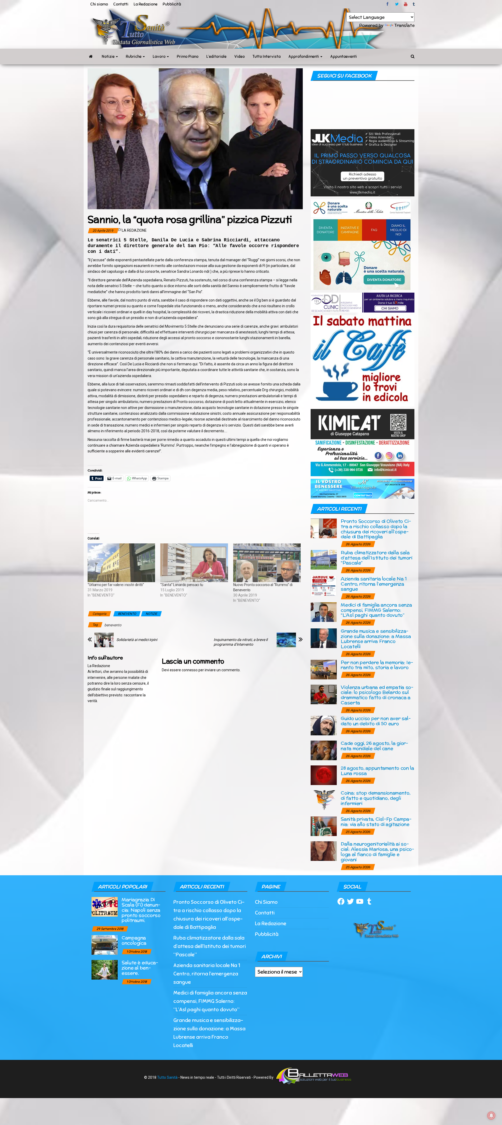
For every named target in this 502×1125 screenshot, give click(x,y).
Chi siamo (99, 4)
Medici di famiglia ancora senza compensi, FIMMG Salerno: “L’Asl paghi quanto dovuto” (376, 609)
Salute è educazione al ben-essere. (140, 967)
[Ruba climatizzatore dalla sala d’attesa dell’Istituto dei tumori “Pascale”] (324, 559)
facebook (388, 4)
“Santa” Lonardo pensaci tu (181, 585)
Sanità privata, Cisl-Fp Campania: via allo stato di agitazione (376, 821)
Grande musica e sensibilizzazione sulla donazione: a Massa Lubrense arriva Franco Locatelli (376, 639)
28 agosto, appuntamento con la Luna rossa (377, 770)
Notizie (108, 56)
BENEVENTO (127, 614)
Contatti (120, 4)
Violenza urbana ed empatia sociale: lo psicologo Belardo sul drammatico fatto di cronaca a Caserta (377, 695)
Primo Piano (187, 56)
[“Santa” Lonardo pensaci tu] (194, 562)
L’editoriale (216, 56)
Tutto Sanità (167, 1077)
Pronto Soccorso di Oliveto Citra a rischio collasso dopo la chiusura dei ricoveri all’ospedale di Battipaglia (376, 529)
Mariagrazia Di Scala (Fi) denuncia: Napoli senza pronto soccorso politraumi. (141, 909)
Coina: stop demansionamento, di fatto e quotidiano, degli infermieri (375, 797)
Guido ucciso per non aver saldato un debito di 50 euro (376, 721)
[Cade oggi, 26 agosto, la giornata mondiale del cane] (324, 750)
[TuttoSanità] (91, 56)
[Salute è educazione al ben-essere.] (105, 969)
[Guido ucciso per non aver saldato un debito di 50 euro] (324, 725)
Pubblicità (172, 4)
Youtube (405, 4)
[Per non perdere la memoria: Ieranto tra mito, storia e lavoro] (324, 669)
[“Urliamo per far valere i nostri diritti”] (121, 562)
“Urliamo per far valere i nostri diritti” (116, 585)
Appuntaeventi (343, 56)
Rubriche (134, 56)
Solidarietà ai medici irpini (136, 640)
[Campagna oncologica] (105, 944)
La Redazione (145, 4)
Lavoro (159, 56)
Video (239, 56)
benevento (112, 625)
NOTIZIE (151, 614)
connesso (190, 670)
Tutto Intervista (267, 56)
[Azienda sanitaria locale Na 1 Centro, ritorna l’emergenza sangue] (324, 585)
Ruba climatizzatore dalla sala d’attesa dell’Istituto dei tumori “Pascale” (376, 557)
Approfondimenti (304, 56)
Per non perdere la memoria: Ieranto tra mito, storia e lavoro (377, 665)
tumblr (414, 4)
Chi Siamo (266, 902)
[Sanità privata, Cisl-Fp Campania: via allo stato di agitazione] (324, 826)
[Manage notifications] (491, 1115)
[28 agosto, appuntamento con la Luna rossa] (324, 775)
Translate (404, 25)
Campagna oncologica (134, 940)
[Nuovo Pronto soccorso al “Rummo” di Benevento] (267, 562)
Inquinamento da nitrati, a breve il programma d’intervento (240, 642)
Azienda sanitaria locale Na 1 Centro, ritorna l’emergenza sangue (374, 583)
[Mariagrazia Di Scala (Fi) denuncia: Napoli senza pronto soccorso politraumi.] (105, 906)
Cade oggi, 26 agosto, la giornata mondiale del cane (374, 746)
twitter (396, 4)
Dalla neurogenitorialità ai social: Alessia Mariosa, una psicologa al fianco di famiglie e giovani (377, 851)
